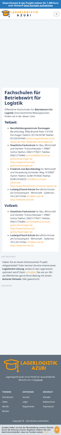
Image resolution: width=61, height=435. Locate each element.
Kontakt (46, 397)
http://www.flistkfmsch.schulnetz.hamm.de (33, 186)
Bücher (5, 411)
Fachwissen (7, 397)
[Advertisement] (30, 51)
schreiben (31, 272)
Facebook (38, 379)
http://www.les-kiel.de (22, 199)
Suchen (26, 397)
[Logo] (20, 14)
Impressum (48, 406)
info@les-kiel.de (35, 196)
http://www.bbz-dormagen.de (36, 141)
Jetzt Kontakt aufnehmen (38, 5)
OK (57, 430)
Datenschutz (49, 401)
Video (5, 401)
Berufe (5, 406)
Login (25, 401)
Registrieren (28, 406)
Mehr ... (47, 432)
